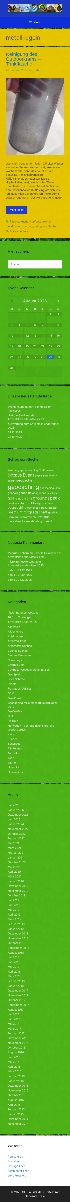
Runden (13, 739)
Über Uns (14, 767)
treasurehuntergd (33, 521)
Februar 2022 (16, 838)
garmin (11, 480)
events (38, 475)
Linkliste (13, 720)
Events (12, 683)
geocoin (13, 492)
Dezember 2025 (18, 814)
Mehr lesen (17, 209)
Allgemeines (15, 631)
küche (24, 221)
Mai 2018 (13, 966)
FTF (54, 475)
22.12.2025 (25, 579)
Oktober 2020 (17, 862)
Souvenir (13, 517)
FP (50, 475)
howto (12, 503)
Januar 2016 (16, 1081)
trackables (14, 521)
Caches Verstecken (20, 655)
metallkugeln (14, 226)
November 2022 (18, 828)
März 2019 (14, 919)
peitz (44, 507)
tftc (52, 517)
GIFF (11, 498)
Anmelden (14, 1161)
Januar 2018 (16, 985)
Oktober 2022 (16, 833)
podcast (52, 507)
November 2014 (18, 1123)
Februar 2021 (16, 852)
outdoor (28, 226)
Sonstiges (14, 743)
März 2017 (14, 1028)
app (22, 470)
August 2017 (16, 1009)
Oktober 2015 (16, 1095)
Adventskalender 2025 (22, 622)
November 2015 (18, 1090)
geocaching (23, 486)
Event (28, 474)
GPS (29, 498)
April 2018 (14, 971)
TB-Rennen (15, 748)
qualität (53, 512)
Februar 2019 (16, 924)
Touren (12, 762)
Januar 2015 (16, 1114)
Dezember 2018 (18, 933)
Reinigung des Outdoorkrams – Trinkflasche (23, 58)
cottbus (15, 475)
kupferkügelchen (41, 221)
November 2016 (18, 1042)
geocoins (25, 493)
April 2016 (14, 1066)
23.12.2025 (15, 437)
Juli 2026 (13, 805)
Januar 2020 (16, 881)
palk (38, 507)
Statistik (43, 517)
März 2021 (14, 847)
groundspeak (46, 497)
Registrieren (15, 1156)
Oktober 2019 (16, 895)
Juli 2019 (13, 900)
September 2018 (18, 947)
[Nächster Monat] (58, 301)
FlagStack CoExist (19, 688)
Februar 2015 (16, 1109)
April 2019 (14, 914)
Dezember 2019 (18, 885)
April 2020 (14, 871)
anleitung (13, 470)
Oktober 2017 (16, 1000)
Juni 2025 (14, 819)
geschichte (53, 493)
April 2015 (14, 1104)
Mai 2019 (13, 909)
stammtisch (28, 517)
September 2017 (18, 1004)
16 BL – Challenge (19, 617)
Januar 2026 (16, 810)
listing (25, 503)
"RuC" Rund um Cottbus (23, 612)
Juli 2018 (13, 957)
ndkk (50, 503)
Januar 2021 (16, 857)
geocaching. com (50, 487)
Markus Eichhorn (18, 553)
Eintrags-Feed (16, 1166)
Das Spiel (14, 674)
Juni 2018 (14, 962)
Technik (13, 753)
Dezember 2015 (18, 1085)
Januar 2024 (16, 824)
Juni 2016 (14, 1057)
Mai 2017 (13, 1023)
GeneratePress (35, 1196)
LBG (18, 503)
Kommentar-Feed (18, 1170)
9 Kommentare (19, 231)
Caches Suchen (18, 650)
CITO (42, 470)
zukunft (48, 521)
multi (44, 503)
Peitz (11, 734)
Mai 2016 (13, 1061)
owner (31, 507)
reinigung (41, 226)
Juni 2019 (14, 905)
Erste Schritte (16, 679)
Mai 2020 (14, 867)
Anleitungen (15, 636)
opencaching (17, 507)
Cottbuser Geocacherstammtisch (29, 669)
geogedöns (39, 492)
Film (45, 475)
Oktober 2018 (16, 943)
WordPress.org (17, 1175)
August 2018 (16, 952)
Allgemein (14, 626)
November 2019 (18, 890)
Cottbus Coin (16, 664)
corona (49, 470)
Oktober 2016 (16, 1047)
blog (35, 470)
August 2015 (16, 1099)
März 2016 (14, 1071)
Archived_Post (17, 641)
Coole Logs (15, 660)
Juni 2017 (14, 1019)
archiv (28, 470)
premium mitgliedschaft (27, 512)
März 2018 (14, 976)
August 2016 (16, 1052)
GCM (11, 693)
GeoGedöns (15, 711)
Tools (11, 758)
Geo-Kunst (14, 698)
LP (32, 503)
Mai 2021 (13, 843)
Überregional (16, 772)
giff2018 (21, 498)
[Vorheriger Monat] (12, 301)
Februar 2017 (16, 1033)
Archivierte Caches (20, 645)
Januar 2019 (16, 928)
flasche (14, 221)
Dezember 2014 (18, 1118)
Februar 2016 (16, 1076)
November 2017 (18, 995)
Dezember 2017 (18, 990)
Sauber (52, 226)
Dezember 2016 (18, 1038)
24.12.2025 (15, 432)
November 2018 (18, 938)
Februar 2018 (16, 981)
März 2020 (15, 876)
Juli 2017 (13, 1014)
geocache (24, 480)
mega (38, 503)
